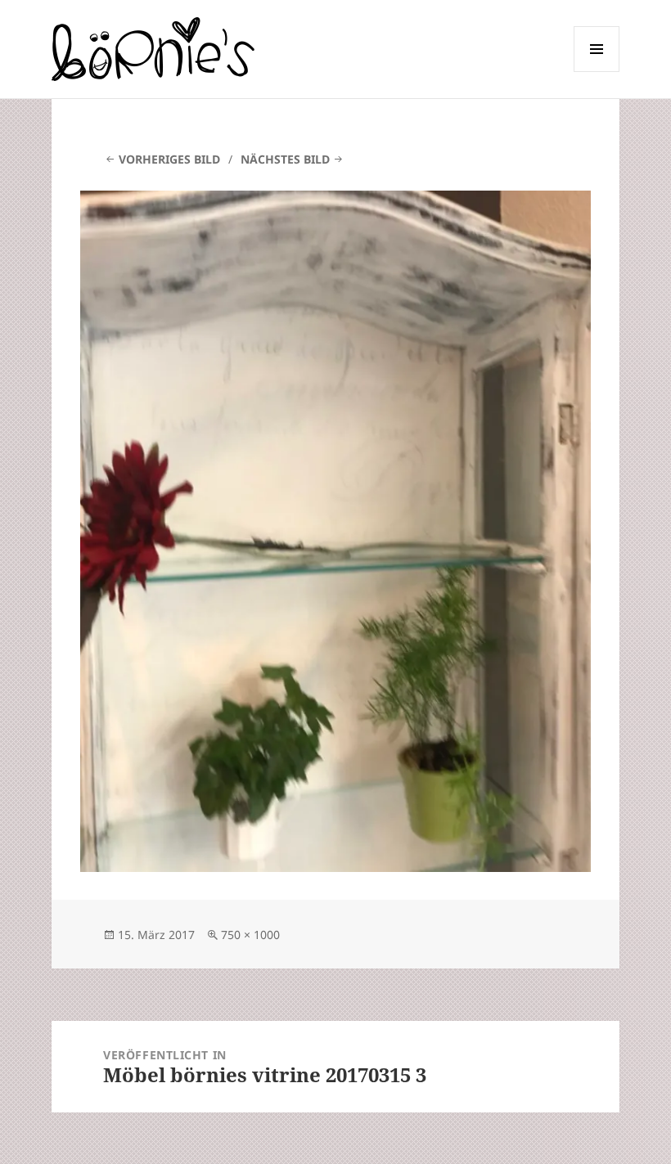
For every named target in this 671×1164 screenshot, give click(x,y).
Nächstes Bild (285, 159)
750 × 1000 (250, 934)
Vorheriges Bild (169, 159)
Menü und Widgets (596, 71)
